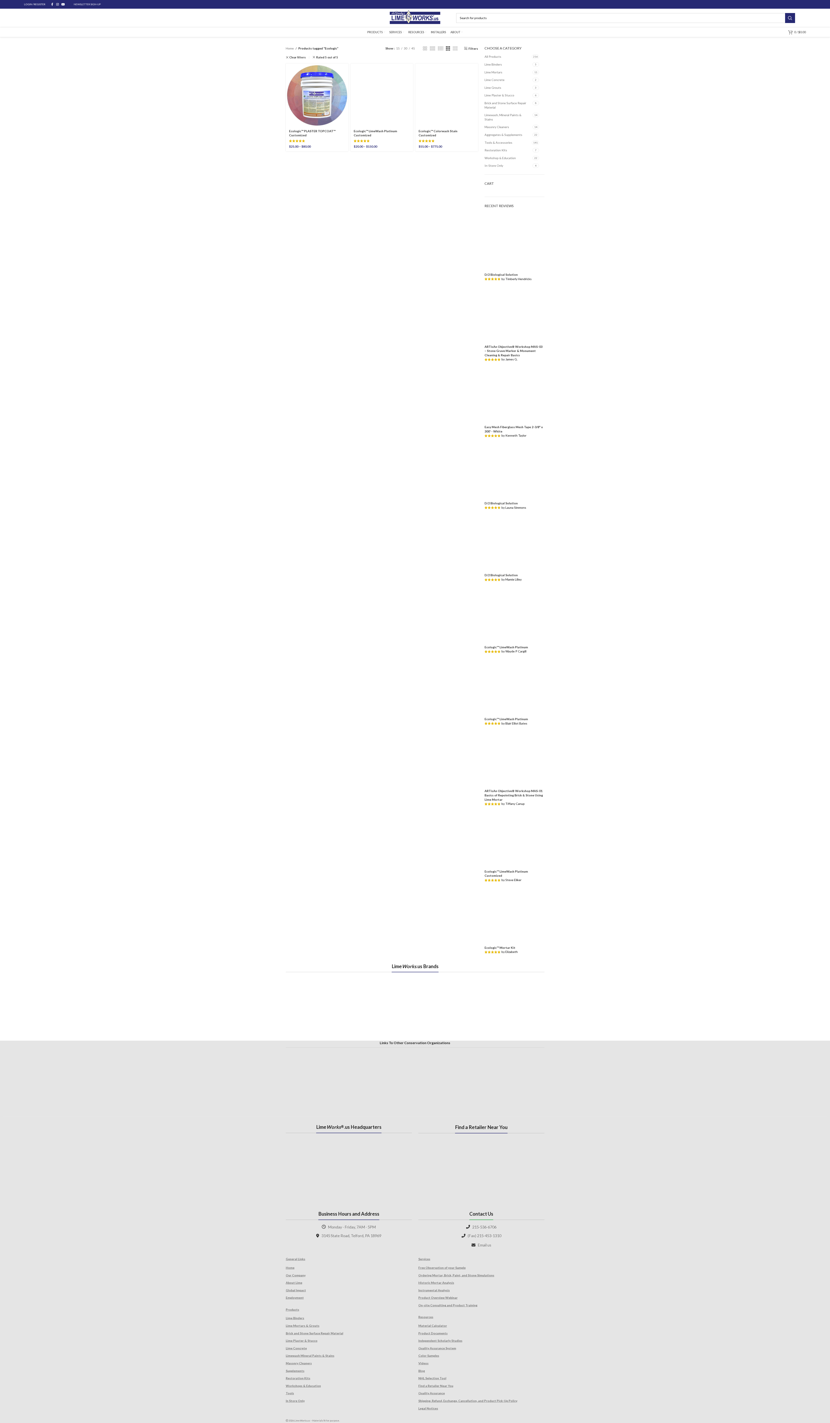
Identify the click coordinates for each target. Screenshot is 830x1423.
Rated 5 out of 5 (327, 57)
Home (290, 48)
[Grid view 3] (448, 48)
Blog (421, 1371)
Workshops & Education (303, 1386)
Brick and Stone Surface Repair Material (505, 105)
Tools (290, 1393)
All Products (493, 56)
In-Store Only (494, 165)
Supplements (295, 1371)
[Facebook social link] (52, 4)
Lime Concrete (495, 80)
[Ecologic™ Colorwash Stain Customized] (446, 94)
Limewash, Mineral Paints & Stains (503, 117)
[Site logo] (415, 17)
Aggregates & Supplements (503, 135)
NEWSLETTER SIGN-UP (87, 4)
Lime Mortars (493, 72)
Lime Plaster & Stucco (499, 95)
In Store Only (295, 1401)
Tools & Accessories (498, 142)
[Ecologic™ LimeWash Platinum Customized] (381, 94)
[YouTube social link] (63, 4)
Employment (295, 1297)
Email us (484, 1245)
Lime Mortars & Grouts (302, 1325)
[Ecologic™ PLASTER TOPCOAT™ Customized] (317, 94)
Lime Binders (493, 64)
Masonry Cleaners (497, 127)
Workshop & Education (500, 158)
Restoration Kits (496, 150)
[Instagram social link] (57, 4)
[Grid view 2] (425, 48)
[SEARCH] (790, 18)
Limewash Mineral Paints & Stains (310, 1355)
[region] (415, 1006)
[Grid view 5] (432, 48)
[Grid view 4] (455, 48)
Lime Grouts (493, 87)
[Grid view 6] (440, 48)
